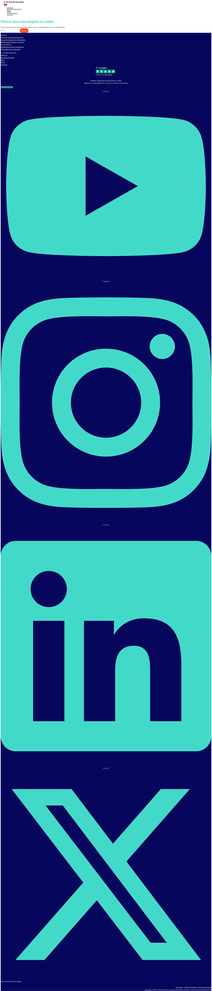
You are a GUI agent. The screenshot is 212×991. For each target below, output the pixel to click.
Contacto (4, 65)
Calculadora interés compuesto (12, 47)
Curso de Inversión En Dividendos (13, 40)
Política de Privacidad (204, 987)
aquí (19, 981)
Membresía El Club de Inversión (12, 42)
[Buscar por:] (10, 30)
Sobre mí (4, 55)
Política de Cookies (191, 987)
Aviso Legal (179, 987)
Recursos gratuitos (7, 58)
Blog (2, 60)
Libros (3, 62)
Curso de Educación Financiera (12, 37)
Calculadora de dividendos (10, 49)
